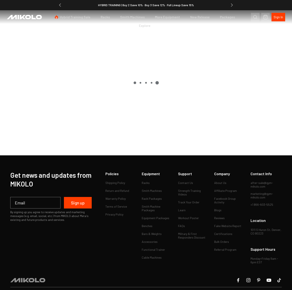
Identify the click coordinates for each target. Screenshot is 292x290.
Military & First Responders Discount (191, 235)
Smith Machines (132, 17)
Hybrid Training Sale (75, 17)
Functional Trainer (153, 249)
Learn (182, 210)
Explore (144, 25)
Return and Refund (117, 190)
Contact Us (185, 183)
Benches (147, 226)
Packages (227, 17)
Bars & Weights (152, 234)
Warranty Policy (115, 198)
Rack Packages (152, 198)
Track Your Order (188, 202)
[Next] (232, 5)
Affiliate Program (225, 190)
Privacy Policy (114, 214)
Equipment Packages (155, 218)
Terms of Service (116, 206)
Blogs (217, 210)
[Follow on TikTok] (279, 280)
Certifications (223, 234)
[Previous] (60, 5)
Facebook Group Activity (225, 200)
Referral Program (225, 249)
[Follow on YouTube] (268, 280)
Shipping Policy (115, 183)
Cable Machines (152, 257)
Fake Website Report (227, 226)
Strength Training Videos (189, 192)
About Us (220, 183)
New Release (200, 17)
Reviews (219, 218)
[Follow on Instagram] (248, 280)
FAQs (181, 226)
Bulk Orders (221, 241)
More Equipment (167, 17)
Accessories (150, 241)
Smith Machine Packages (151, 208)
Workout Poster (188, 218)
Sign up (78, 202)
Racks (105, 17)
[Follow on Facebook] (238, 280)
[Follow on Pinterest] (258, 280)
